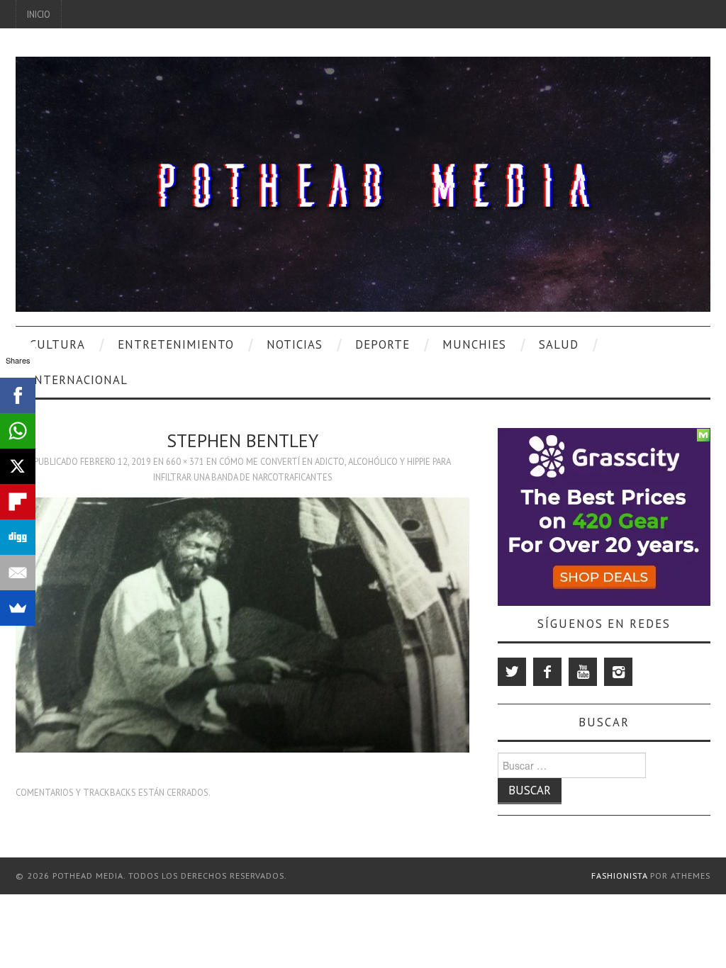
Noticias (295, 344)
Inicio (38, 14)
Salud (559, 344)
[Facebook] (547, 672)
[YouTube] (583, 672)
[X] (17, 466)
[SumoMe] (17, 608)
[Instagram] (618, 672)
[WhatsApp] (17, 431)
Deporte (382, 344)
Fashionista (619, 875)
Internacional (79, 380)
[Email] (17, 572)
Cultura (57, 344)
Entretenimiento (176, 344)
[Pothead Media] (363, 182)
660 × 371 (185, 461)
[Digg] (17, 537)
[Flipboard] (17, 501)
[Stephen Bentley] (242, 624)
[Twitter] (512, 672)
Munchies (474, 344)
